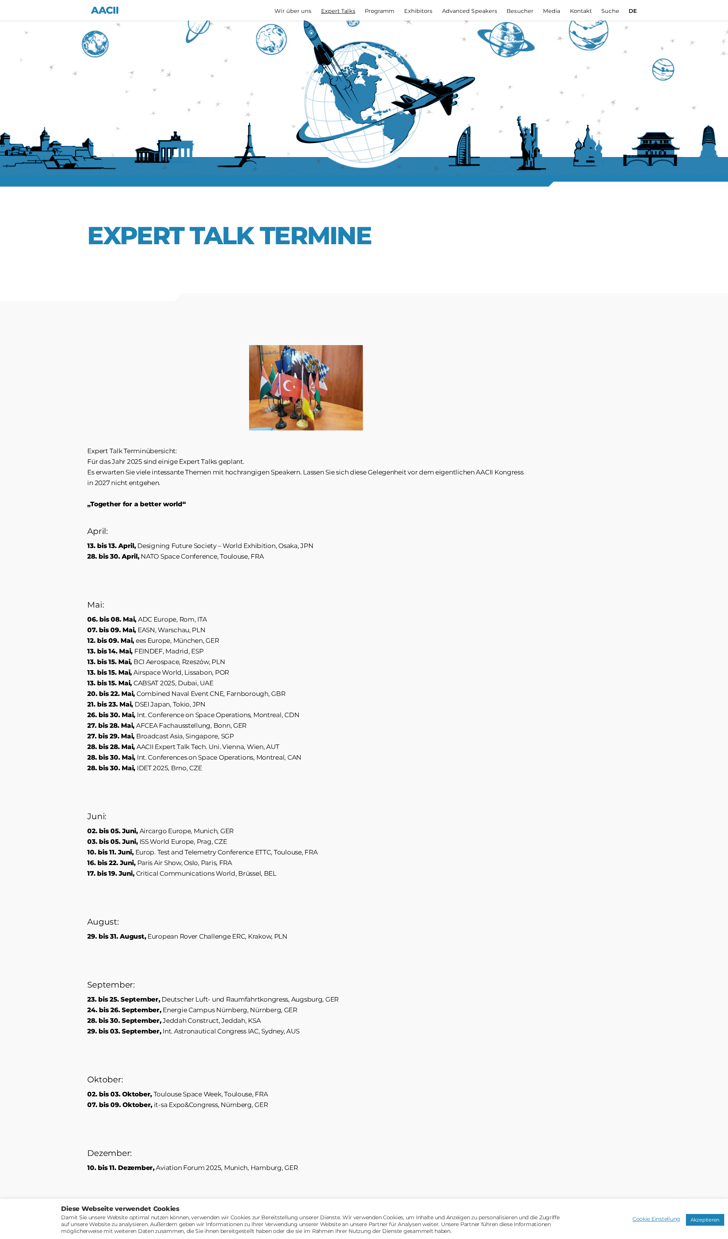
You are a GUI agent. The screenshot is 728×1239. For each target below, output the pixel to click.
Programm (380, 11)
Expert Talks (338, 11)
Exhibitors (418, 11)
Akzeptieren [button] (705, 1220)
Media (551, 11)
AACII (105, 10)
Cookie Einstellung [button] (656, 1218)
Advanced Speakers (469, 11)
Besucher (520, 11)
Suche (610, 11)
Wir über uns (293, 11)
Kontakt (581, 11)
